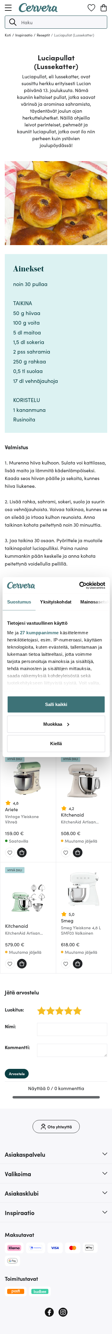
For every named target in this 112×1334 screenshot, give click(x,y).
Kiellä (56, 743)
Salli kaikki (56, 704)
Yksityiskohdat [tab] (55, 601)
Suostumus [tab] (19, 601)
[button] (13, 22)
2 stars (49, 1007)
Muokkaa (52, 723)
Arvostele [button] (17, 1073)
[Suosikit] (91, 8)
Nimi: (10, 1026)
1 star (39, 1007)
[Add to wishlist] (9, 853)
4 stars (67, 1007)
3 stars (58, 1007)
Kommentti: (17, 1047)
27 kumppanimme (39, 632)
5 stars (76, 1007)
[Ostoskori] (103, 8)
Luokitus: (14, 1009)
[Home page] (38, 10)
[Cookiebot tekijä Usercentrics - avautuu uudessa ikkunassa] (79, 585)
